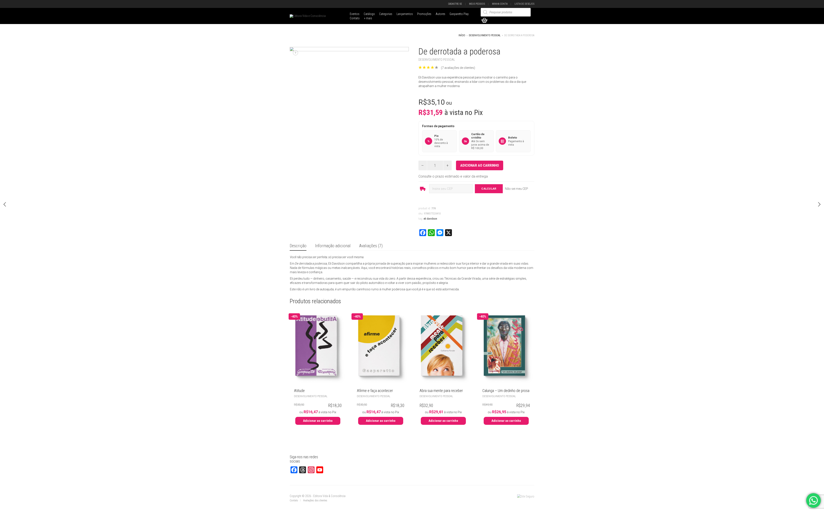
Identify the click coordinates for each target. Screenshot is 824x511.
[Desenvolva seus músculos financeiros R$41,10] (4, 204)
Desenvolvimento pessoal (485, 35)
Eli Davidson (430, 218)
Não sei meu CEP (516, 188)
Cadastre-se (455, 3)
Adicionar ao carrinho (479, 165)
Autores (440, 14)
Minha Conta (499, 3)
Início (462, 35)
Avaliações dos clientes (315, 500)
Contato (355, 18)
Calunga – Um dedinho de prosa (505, 390)
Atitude (299, 390)
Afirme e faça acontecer (375, 390)
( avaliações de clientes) (458, 67)
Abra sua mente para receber (441, 390)
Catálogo (369, 14)
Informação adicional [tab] (333, 245)
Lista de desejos (524, 3)
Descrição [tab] (298, 245)
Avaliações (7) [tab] (371, 245)
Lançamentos (405, 14)
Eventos (354, 14)
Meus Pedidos (477, 3)
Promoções (424, 14)
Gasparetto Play (459, 14)
